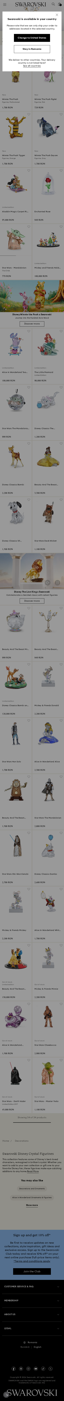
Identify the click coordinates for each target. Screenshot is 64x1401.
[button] (57, 15)
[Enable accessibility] (6, 1395)
